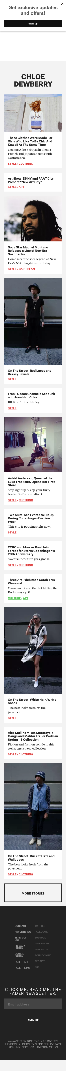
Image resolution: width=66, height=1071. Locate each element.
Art (21, 186)
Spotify (40, 961)
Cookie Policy (19, 954)
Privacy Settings (35, 1044)
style (12, 163)
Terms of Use (21, 938)
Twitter (40, 925)
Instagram (42, 943)
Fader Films (22, 967)
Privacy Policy (20, 946)
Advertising (23, 931)
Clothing (26, 163)
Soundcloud (43, 955)
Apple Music (42, 949)
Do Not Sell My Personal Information (34, 1046)
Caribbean (27, 268)
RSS (37, 967)
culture (14, 597)
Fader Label (22, 961)
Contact (20, 925)
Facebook (41, 931)
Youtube (40, 937)
